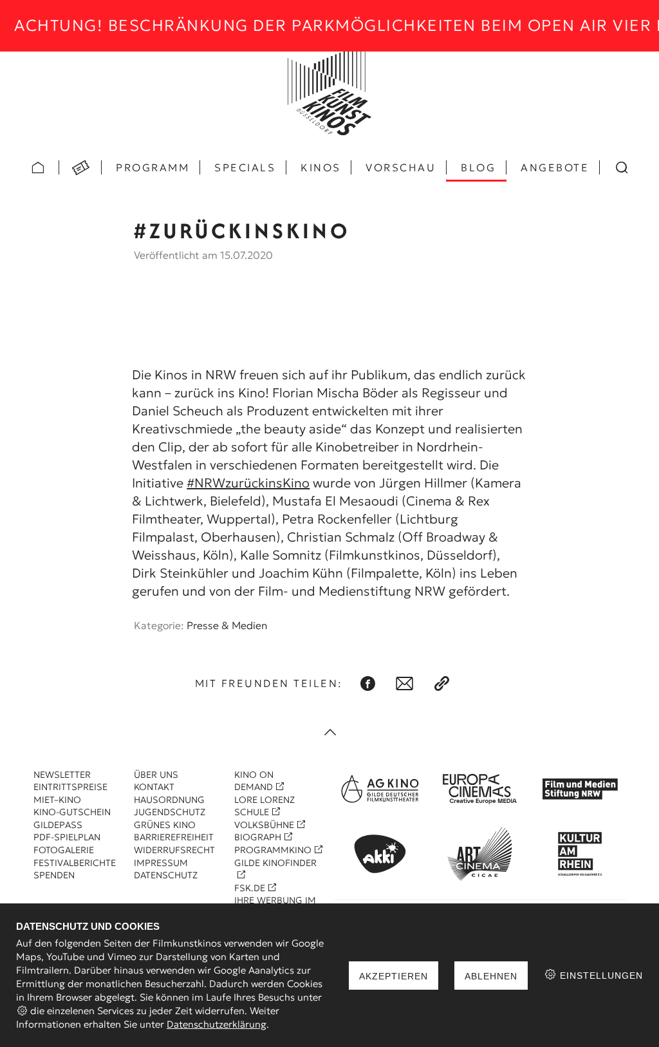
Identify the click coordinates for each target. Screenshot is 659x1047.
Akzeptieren (393, 976)
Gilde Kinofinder (275, 863)
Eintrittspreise (70, 787)
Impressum (161, 863)
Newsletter (62, 774)
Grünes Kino (165, 825)
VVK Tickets (80, 167)
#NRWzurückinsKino (248, 483)
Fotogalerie (63, 850)
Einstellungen (600, 975)
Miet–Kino (57, 800)
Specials (244, 167)
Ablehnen (491, 976)
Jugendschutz (169, 812)
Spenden (54, 875)
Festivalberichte (74, 863)
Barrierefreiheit (174, 837)
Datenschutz (166, 875)
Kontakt (154, 787)
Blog (478, 167)
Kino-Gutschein (72, 812)
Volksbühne (264, 825)
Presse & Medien (227, 625)
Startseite (38, 167)
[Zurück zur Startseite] (329, 93)
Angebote (555, 167)
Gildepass (57, 825)
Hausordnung (169, 800)
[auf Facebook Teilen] (368, 683)
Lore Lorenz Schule (264, 806)
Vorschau (401, 167)
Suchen (621, 167)
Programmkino (272, 850)
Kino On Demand (254, 781)
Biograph (257, 837)
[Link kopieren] (442, 683)
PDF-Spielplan (66, 837)
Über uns (156, 774)
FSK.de (249, 888)
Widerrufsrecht (174, 850)
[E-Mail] (404, 683)
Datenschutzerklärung (216, 1024)
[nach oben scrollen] (329, 733)
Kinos (321, 167)
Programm (152, 167)
